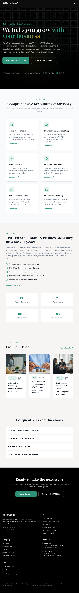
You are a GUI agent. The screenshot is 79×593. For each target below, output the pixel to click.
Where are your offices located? (21, 438)
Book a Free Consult (14, 60)
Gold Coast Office (8, 555)
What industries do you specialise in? (23, 454)
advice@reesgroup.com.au (14, 570)
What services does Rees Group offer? (24, 430)
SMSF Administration (49, 530)
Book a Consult (25, 494)
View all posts (65, 348)
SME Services (46, 524)
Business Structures (48, 527)
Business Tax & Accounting (51, 521)
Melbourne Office (8, 552)
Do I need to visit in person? (19, 446)
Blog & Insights (7, 546)
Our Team (5, 544)
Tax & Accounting (47, 519)
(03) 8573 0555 (10, 566)
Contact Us (6, 549)
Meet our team (12, 285)
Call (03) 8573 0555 (52, 494)
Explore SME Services (43, 60)
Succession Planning (48, 533)
